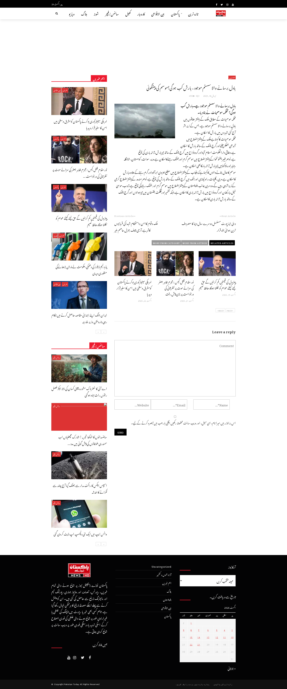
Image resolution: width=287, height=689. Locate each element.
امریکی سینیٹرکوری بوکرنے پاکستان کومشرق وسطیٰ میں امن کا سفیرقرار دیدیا (134, 287)
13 (208, 636)
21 (198, 644)
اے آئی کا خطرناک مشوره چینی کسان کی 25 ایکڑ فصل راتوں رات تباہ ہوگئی (79, 391)
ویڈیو (71, 13)
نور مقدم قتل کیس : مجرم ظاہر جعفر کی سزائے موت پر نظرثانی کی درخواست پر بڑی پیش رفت (176, 287)
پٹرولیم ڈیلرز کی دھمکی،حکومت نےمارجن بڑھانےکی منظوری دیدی (81, 269)
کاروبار (141, 13)
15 (191, 636)
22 (191, 644)
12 (217, 636)
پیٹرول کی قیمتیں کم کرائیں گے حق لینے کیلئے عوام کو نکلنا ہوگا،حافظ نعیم (217, 284)
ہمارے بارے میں (202, 684)
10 (232, 636)
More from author (195, 242)
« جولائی (232, 668)
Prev (229, 310)
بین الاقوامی (157, 13)
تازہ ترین (193, 13)
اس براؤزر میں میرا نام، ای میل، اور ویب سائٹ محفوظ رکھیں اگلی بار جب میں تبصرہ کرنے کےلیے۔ (183, 422)
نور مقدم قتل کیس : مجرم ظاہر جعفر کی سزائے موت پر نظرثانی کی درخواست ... (79, 172)
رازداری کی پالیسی (223, 684)
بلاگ (84, 13)
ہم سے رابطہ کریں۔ (184, 684)
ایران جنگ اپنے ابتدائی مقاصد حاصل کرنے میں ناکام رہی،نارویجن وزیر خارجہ (79, 318)
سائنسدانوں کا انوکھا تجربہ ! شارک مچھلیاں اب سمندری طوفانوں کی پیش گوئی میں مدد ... (82, 440)
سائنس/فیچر (112, 13)
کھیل (128, 13)
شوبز (96, 13)
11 (224, 636)
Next (221, 310)
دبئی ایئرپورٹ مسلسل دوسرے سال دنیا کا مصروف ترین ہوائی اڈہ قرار (209, 226)
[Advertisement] (143, 44)
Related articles (222, 242)
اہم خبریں (232, 77)
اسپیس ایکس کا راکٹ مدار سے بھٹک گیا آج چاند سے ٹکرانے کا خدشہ (80, 488)
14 (198, 636)
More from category (166, 242)
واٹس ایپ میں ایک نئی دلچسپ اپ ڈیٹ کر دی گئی (80, 533)
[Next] (98, 332)
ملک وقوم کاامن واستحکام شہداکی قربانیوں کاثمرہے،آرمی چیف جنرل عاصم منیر (136, 226)
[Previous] (103, 332)
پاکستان (175, 13)
